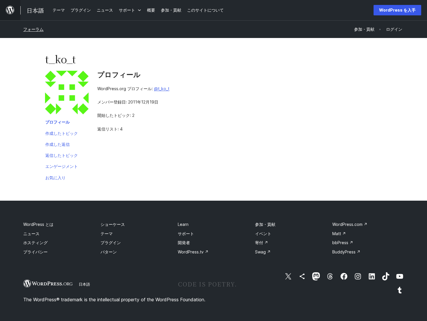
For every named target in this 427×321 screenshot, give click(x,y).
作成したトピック (61, 133)
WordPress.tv (193, 251)
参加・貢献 (265, 224)
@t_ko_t (161, 88)
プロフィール (57, 121)
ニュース (31, 233)
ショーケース (113, 224)
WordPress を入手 (397, 10)
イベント (263, 233)
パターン (109, 251)
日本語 (84, 284)
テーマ (107, 233)
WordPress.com (349, 224)
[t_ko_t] (67, 94)
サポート (186, 233)
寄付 (261, 242)
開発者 (184, 242)
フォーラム (33, 29)
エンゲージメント (61, 166)
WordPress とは (38, 224)
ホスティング (35, 242)
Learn (183, 224)
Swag (263, 251)
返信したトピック (61, 155)
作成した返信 (57, 144)
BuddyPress (346, 251)
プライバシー (35, 251)
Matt (339, 233)
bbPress (342, 242)
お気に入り (55, 177)
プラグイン (111, 242)
